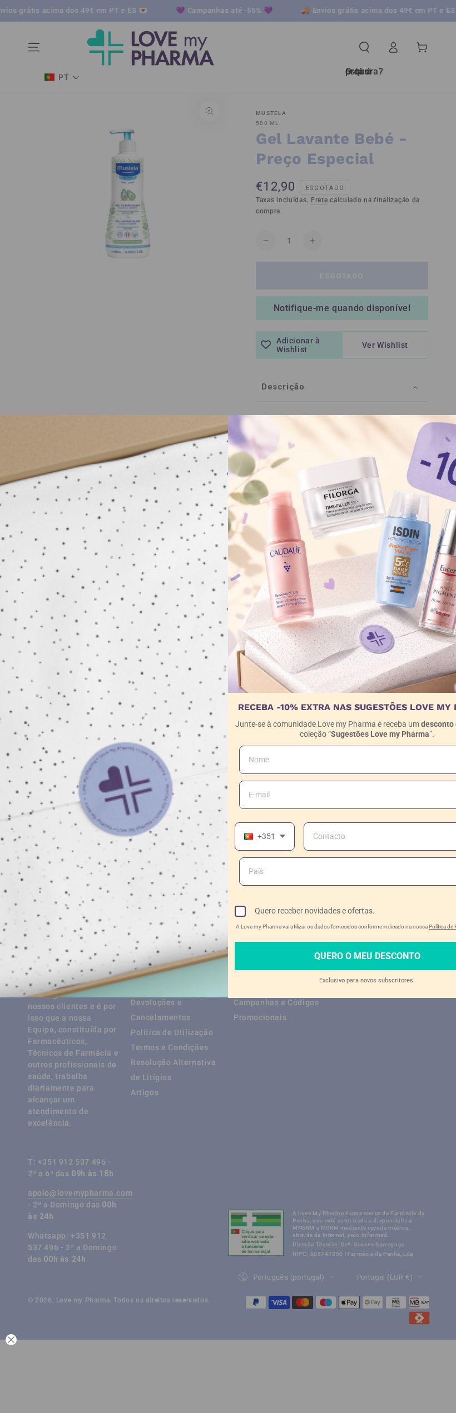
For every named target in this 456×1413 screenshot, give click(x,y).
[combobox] (265, 836)
